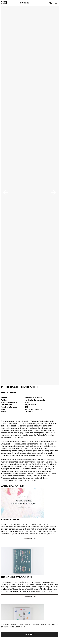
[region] (29, 630)
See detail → (30, 539)
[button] (56, 3)
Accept (29, 634)
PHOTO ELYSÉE (4, 3)
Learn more (20, 627)
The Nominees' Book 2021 (16, 577)
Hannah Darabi (10, 519)
